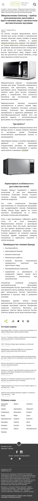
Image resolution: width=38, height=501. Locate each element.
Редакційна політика (14, 497)
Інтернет (16, 418)
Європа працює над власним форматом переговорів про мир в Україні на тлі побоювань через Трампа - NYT (18, 357)
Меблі (16, 415)
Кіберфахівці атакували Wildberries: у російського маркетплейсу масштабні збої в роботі (17, 350)
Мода (28, 422)
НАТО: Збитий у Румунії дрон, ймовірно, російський (17, 344)
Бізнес (3, 415)
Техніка (16, 404)
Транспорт (29, 409)
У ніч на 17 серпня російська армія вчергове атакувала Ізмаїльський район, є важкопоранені (19, 338)
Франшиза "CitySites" (7, 448)
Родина (28, 425)
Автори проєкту (24, 455)
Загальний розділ (4, 404)
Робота (16, 428)
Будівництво (5, 412)
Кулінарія (4, 425)
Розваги (29, 412)
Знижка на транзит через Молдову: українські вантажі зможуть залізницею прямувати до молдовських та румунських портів (18, 371)
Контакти (17, 455)
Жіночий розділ (6, 418)
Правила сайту (22, 495)
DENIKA (25, 150)
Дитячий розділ (31, 428)
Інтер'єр (16, 422)
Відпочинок (17, 412)
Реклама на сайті (6, 446)
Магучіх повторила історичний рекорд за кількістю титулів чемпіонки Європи (17, 364)
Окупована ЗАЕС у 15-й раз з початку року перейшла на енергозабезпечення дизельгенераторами (19, 331)
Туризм (3, 409)
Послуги (16, 425)
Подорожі (4, 428)
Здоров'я (29, 404)
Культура (29, 418)
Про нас (11, 455)
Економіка (4, 422)
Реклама (4, 432)
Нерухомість (18, 409)
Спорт (28, 415)
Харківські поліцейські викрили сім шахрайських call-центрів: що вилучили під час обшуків (18, 379)
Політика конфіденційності (9, 495)
